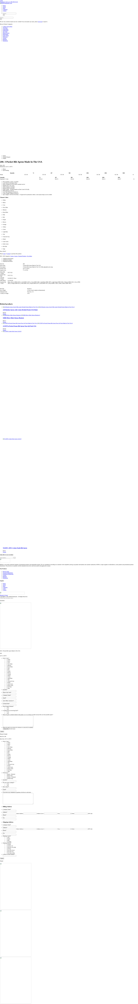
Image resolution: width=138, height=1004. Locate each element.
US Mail (9, 841)
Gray (8, 662)
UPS (8, 837)
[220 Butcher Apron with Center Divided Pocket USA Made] (70, 307)
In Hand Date (6, 703)
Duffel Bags (5, 30)
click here (40, 21)
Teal (8, 679)
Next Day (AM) (11, 853)
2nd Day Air (10, 845)
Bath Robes (5, 34)
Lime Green (10, 684)
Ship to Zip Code (7, 692)
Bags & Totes (6, 571)
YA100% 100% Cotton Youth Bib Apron (15, 548)
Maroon (9, 665)
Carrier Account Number (9, 854)
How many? (6, 786)
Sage (8, 688)
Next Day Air (10, 851)
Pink (8, 668)
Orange (9, 674)
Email (4, 698)
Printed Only (10, 778)
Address (5, 812)
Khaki (8, 682)
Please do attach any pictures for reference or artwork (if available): (18, 727)
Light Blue (9, 678)
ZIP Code (90, 813)
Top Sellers (29, 256)
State (73, 813)
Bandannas (5, 40)
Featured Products (22, 256)
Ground (9, 844)
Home (4, 583)
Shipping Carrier (7, 836)
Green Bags (5, 29)
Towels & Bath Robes (8, 572)
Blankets (5, 39)
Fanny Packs (6, 35)
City (59, 813)
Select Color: (6, 658)
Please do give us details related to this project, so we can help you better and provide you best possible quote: (28, 714)
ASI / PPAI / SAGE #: (8, 700)
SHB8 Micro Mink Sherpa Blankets (13, 318)
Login (1, 0)
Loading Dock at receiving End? (10, 710)
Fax (4, 817)
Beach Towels (6, 33)
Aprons (4, 38)
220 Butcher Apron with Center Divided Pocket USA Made (20, 310)
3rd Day (9, 848)
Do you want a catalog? (8, 782)
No (8, 709)
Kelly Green (10, 685)
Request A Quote (4, 595)
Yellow (9, 675)
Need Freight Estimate (8, 706)
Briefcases (5, 36)
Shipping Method (7, 843)
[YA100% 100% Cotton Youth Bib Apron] (70, 438)
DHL (8, 840)
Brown (9, 672)
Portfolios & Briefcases (8, 574)
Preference (5, 772)
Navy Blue (9, 664)
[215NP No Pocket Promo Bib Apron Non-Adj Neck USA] (70, 323)
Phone (4, 815)
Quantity (5, 689)
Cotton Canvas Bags (7, 26)
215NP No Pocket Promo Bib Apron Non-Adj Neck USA (19, 326)
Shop (4, 586)
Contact (4, 590)
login (4, 253)
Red (8, 669)
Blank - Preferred (11, 774)
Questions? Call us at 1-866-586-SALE (9, 2)
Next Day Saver (11, 850)
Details (4, 313)
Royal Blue (10, 666)
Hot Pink (9, 686)
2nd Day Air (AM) (11, 847)
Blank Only (10, 775)
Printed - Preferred (11, 777)
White (8, 659)
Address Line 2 (40, 813)
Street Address (19, 813)
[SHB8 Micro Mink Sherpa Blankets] (70, 315)
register (8, 253)
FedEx (8, 838)
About (4, 584)
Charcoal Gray (10, 681)
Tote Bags (5, 27)
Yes (8, 707)
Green (8, 676)
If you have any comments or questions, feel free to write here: (17, 792)
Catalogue (5, 587)
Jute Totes (5, 31)
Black (8, 661)
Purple (8, 671)
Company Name (7, 695)
